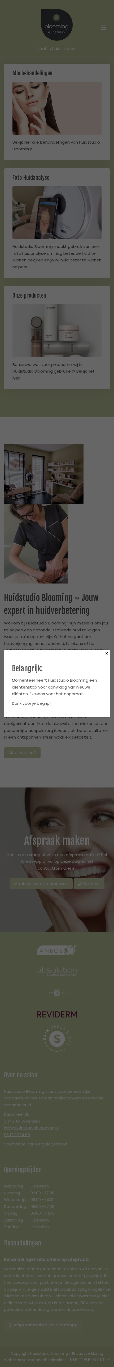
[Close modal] (106, 653)
